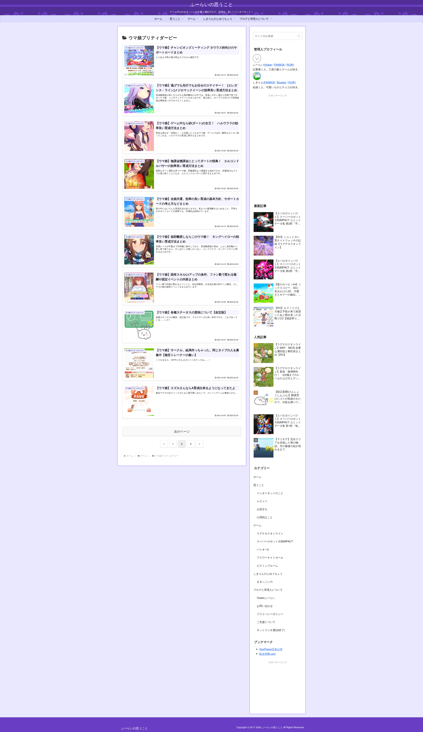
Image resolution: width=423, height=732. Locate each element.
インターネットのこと (270, 493)
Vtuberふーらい (266, 598)
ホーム (257, 477)
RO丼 (290, 65)
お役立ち (262, 509)
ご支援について (266, 622)
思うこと (258, 485)
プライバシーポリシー (270, 614)
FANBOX (279, 65)
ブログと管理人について (268, 590)
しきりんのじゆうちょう (268, 574)
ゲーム (257, 525)
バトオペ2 (263, 549)
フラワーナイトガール (270, 557)
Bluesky (281, 82)
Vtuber (268, 65)
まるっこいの (265, 581)
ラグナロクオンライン (270, 533)
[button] (299, 36)
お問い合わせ (265, 606)
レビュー (262, 501)
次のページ (182, 431)
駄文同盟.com (267, 654)
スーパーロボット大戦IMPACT (275, 541)
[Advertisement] (277, 147)
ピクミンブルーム (267, 565)
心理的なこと (265, 517)
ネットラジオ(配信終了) (271, 630)
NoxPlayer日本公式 (270, 649)
